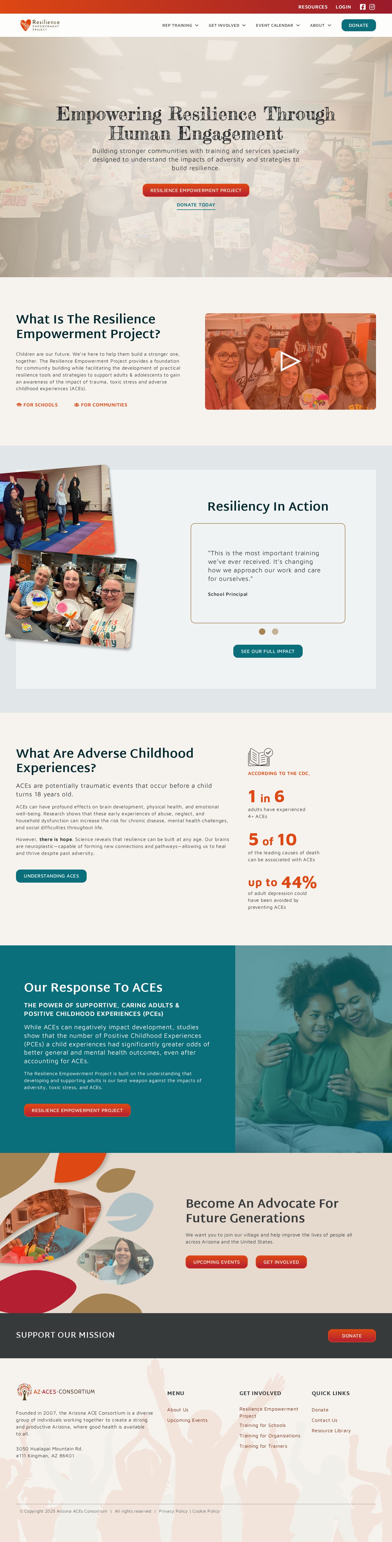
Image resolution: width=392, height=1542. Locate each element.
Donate (359, 25)
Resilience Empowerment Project (196, 190)
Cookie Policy (206, 1511)
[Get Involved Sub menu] (244, 25)
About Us (178, 1409)
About (317, 25)
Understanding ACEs (51, 876)
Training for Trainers (263, 1446)
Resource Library (331, 1430)
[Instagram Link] (372, 6)
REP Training (177, 25)
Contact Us (325, 1420)
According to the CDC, (279, 773)
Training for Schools (262, 1425)
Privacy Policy (173, 1511)
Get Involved (224, 25)
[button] (290, 361)
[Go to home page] (40, 25)
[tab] (262, 631)
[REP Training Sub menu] (197, 25)
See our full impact (268, 651)
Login (343, 7)
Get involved (281, 1262)
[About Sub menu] (329, 25)
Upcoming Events (216, 1262)
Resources (313, 7)
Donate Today (196, 205)
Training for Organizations (270, 1435)
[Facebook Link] (363, 6)
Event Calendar (274, 25)
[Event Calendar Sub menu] (298, 25)
